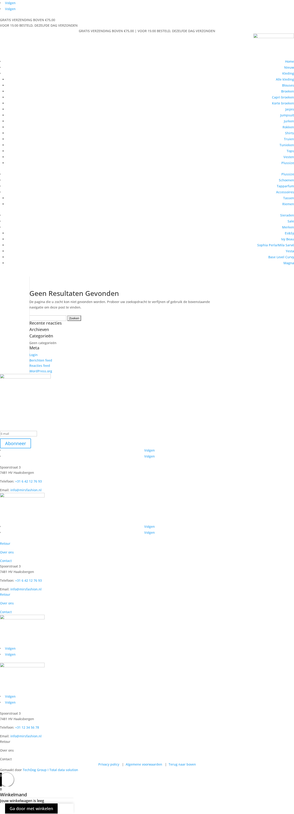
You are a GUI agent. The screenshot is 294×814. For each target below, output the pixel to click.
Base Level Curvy (281, 257)
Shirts (289, 133)
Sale (291, 221)
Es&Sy (289, 233)
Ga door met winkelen (31, 808)
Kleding (288, 73)
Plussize (287, 163)
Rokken (288, 127)
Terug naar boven (182, 764)
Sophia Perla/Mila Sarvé (275, 245)
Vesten (288, 157)
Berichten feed (40, 360)
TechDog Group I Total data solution (50, 770)
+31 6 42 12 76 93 (28, 481)
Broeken (287, 91)
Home (289, 61)
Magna (288, 263)
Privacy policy (109, 764)
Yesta (290, 251)
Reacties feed (39, 365)
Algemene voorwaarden (144, 764)
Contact (6, 561)
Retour (5, 543)
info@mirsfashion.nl (26, 490)
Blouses (288, 85)
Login (33, 355)
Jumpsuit (287, 115)
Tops (290, 151)
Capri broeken (283, 97)
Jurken (289, 121)
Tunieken (287, 145)
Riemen (288, 204)
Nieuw (289, 67)
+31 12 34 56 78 (26, 727)
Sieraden (287, 215)
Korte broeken (283, 103)
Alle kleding (285, 79)
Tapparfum (285, 186)
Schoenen (286, 180)
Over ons (7, 552)
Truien (289, 139)
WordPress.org (40, 371)
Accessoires (285, 192)
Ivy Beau (287, 239)
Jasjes (289, 109)
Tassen (288, 198)
